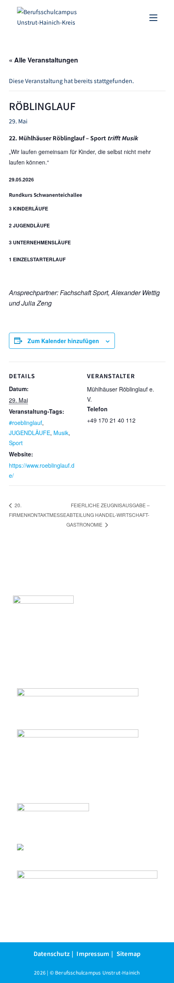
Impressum (92, 953)
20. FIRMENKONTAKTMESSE (37, 510)
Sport (16, 443)
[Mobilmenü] (153, 17)
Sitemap (128, 953)
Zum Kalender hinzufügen (63, 341)
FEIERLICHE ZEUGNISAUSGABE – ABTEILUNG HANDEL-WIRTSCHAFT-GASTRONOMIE (108, 515)
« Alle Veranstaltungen (43, 60)
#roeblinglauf (25, 423)
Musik (60, 433)
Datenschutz (52, 953)
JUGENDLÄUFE (29, 433)
